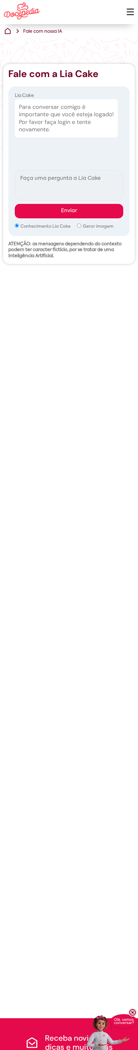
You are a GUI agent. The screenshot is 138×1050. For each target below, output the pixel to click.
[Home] (7, 31)
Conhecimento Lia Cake (46, 226)
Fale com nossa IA (42, 31)
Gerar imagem (98, 226)
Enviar (69, 211)
